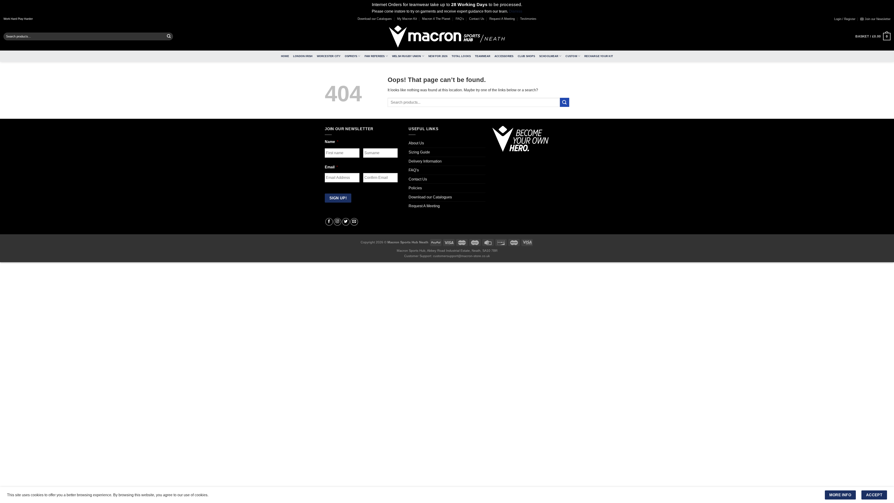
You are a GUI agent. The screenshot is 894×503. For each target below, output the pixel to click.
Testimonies (528, 18)
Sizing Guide (419, 152)
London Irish (303, 56)
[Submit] (169, 37)
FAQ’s (460, 18)
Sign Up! (338, 198)
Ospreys (351, 56)
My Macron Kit (407, 18)
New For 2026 (437, 56)
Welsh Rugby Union (406, 56)
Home (285, 56)
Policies (415, 188)
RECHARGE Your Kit (598, 56)
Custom (571, 56)
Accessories (503, 56)
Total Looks (461, 56)
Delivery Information (425, 161)
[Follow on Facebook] (329, 222)
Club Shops (526, 56)
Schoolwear (548, 56)
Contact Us (476, 18)
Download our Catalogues (375, 18)
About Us (416, 143)
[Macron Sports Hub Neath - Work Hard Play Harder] (447, 37)
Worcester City (329, 56)
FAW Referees (375, 56)
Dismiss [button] (515, 11)
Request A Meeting (502, 18)
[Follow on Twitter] (346, 222)
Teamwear (482, 56)
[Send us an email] (354, 222)
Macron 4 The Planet (436, 18)
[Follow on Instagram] (337, 222)
